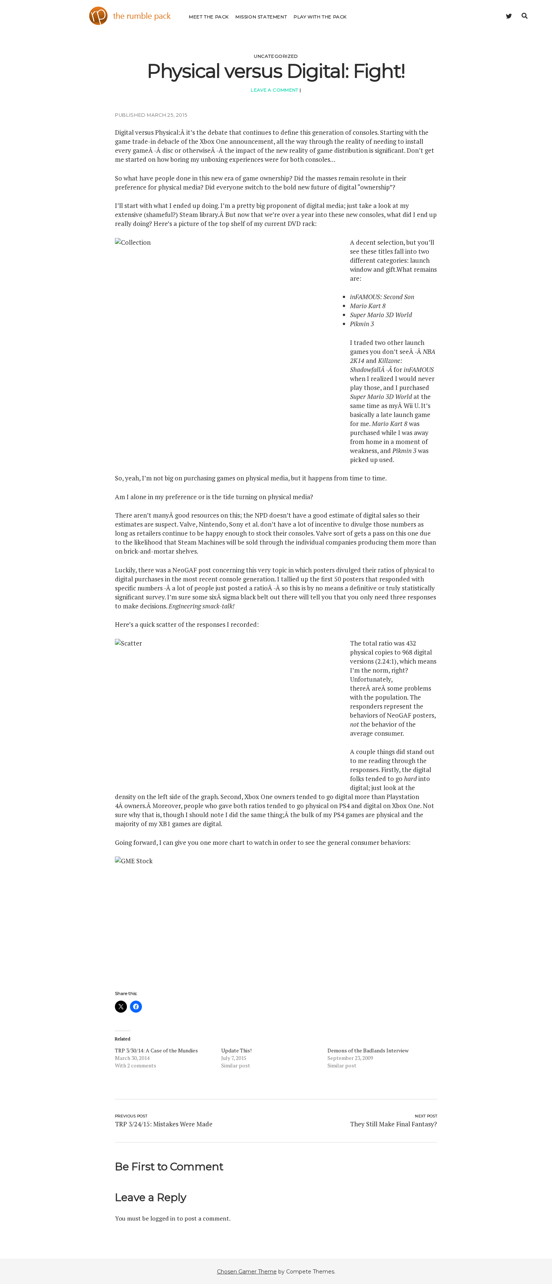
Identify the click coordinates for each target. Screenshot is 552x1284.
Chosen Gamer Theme (247, 1271)
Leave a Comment (274, 90)
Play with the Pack (320, 17)
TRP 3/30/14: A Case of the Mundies (156, 1050)
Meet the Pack (209, 17)
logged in (162, 1218)
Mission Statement (261, 17)
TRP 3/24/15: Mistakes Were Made (164, 1124)
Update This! (236, 1050)
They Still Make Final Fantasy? (393, 1124)
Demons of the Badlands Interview (368, 1050)
